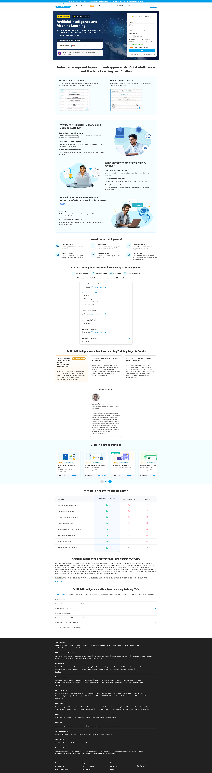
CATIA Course (127, 693)
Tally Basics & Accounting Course (134, 682)
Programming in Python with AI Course (92, 667)
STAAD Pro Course (138, 693)
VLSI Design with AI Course (83, 658)
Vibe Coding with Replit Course (101, 645)
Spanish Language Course (95, 726)
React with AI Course (105, 669)
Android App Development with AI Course (66, 669)
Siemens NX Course (121, 696)
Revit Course (74, 742)
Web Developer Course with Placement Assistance (69, 751)
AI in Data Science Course (81, 647)
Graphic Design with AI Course (81, 717)
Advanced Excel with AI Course (82, 656)
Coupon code (132, 39)
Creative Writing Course (111, 726)
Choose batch (146, 39)
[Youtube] (144, 766)
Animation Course (111, 717)
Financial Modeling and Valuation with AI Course (108, 680)
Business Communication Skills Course (93, 682)
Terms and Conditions (149, 54)
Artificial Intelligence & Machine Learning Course (125, 645)
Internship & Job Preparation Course (89, 734)
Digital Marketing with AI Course (64, 680)
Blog (138, 763)
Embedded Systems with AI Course (139, 696)
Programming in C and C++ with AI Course (116, 667)
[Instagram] (138, 766)
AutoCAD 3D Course (88, 696)
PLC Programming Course (62, 696)
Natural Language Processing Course (122, 709)
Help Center (85, 763)
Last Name (147, 28)
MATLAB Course (97, 658)
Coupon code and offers (62, 769)
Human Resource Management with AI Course (67, 682)
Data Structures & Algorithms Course (123, 669)
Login (153, 5)
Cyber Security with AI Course (63, 656)
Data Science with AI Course (101, 656)
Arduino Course (76, 696)
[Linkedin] (141, 766)
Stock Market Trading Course (114, 682)
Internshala (113, 769)
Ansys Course (117, 693)
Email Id (131, 22)
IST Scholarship (59, 766)
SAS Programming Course (103, 709)
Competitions (86, 769)
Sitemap (112, 763)
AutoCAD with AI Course (61, 693)
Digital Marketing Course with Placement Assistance (129, 751)
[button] (106, 599)
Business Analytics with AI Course (64, 658)
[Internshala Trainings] (63, 5)
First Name (132, 28)
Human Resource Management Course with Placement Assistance (73, 753)
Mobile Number (133, 33)
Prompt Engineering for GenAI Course (80, 645)
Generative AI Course (61, 645)
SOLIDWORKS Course (94, 693)
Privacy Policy (114, 766)
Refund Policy (59, 763)
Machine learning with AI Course (120, 656)
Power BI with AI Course (86, 709)
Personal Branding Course (108, 734)
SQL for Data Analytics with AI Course (142, 656)
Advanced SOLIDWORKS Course (105, 696)
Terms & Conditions (88, 766)
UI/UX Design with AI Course (63, 717)
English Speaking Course (62, 726)
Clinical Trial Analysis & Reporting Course (144, 707)
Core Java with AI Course (137, 667)
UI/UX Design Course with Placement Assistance (107, 753)
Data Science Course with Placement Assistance (99, 751)
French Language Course (78, 726)
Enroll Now (142, 50)
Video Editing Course (98, 717)
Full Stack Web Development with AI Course (67, 667)
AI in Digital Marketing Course (63, 647)
